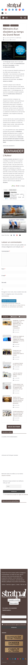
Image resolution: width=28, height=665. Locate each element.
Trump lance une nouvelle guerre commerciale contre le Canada (18, 353)
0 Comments (6, 39)
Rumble (8, 475)
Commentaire (6, 251)
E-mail (4, 275)
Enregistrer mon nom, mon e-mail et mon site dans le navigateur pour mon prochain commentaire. (14, 294)
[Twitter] (8, 198)
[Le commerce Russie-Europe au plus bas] (7, 365)
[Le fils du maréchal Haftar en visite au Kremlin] (7, 374)
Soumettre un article (14, 600)
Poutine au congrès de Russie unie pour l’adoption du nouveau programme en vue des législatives (18, 339)
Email (3, 619)
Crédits (17, 584)
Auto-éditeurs (6, 25)
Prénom (3, 614)
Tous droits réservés (21, 662)
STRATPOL (13, 37)
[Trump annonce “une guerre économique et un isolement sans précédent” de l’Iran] (7, 386)
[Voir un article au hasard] (24, 17)
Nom (3, 269)
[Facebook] (6, 198)
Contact (3, 584)
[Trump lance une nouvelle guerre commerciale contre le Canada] (7, 352)
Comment (23, 316)
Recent (6, 316)
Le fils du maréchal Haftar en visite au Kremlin (17, 374)
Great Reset (13, 39)
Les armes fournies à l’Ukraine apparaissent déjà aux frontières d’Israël (14, 228)
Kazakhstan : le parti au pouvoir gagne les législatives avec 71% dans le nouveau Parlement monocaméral (18, 324)
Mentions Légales (10, 584)
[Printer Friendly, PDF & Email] (18, 186)
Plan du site (23, 584)
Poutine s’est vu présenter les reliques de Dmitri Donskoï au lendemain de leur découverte (18, 400)
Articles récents (12, 190)
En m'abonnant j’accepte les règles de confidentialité (15, 624)
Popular (15, 316)
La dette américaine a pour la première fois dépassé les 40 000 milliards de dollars (18, 414)
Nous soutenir (14, 603)
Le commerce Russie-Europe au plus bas (18, 364)
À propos (6, 190)
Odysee (3, 475)
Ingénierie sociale (14, 25)
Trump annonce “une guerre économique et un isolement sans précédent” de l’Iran (18, 387)
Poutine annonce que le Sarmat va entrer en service (14, 213)
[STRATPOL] (3, 17)
